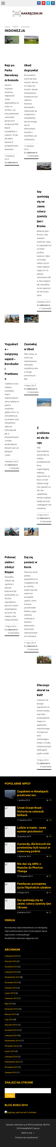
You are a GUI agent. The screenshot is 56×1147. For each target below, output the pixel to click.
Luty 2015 (9, 1019)
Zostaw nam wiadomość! (26, 1137)
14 (50, 820)
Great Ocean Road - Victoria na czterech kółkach (30, 811)
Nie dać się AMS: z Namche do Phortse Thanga (30, 867)
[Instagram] (53, 3)
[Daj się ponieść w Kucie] (31, 535)
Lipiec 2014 (10, 1051)
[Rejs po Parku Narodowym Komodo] (12, 43)
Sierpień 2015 (11, 988)
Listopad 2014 (11, 1035)
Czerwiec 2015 (11, 998)
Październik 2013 (12, 1062)
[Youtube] (43, 3)
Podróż (15, 27)
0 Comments (33, 392)
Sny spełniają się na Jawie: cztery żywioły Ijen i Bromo (34, 903)
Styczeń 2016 (11, 961)
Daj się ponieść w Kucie (30, 562)
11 (50, 876)
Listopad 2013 (11, 1056)
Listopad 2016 (11, 956)
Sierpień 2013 (11, 1072)
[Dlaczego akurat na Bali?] (44, 663)
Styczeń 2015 (11, 1025)
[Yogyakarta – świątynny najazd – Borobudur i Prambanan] (12, 322)
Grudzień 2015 (11, 966)
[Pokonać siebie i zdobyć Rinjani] (12, 535)
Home (7, 27)
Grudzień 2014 (11, 1030)
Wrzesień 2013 (11, 1067)
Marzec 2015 (10, 1014)
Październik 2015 (12, 977)
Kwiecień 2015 (11, 1009)
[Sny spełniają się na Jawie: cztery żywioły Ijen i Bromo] (44, 169)
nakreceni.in (12, 162)
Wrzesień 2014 (11, 1046)
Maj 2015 (9, 1003)
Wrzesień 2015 (11, 982)
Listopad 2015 (11, 972)
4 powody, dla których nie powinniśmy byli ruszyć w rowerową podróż (34, 847)
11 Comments (45, 308)
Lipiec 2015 (10, 993)
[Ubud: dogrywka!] (31, 43)
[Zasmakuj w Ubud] (31, 322)
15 (50, 800)
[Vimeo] (48, 3)
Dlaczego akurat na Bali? (43, 689)
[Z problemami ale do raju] (44, 406)
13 (50, 836)
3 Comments (33, 156)
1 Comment (14, 468)
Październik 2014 (12, 1040)
